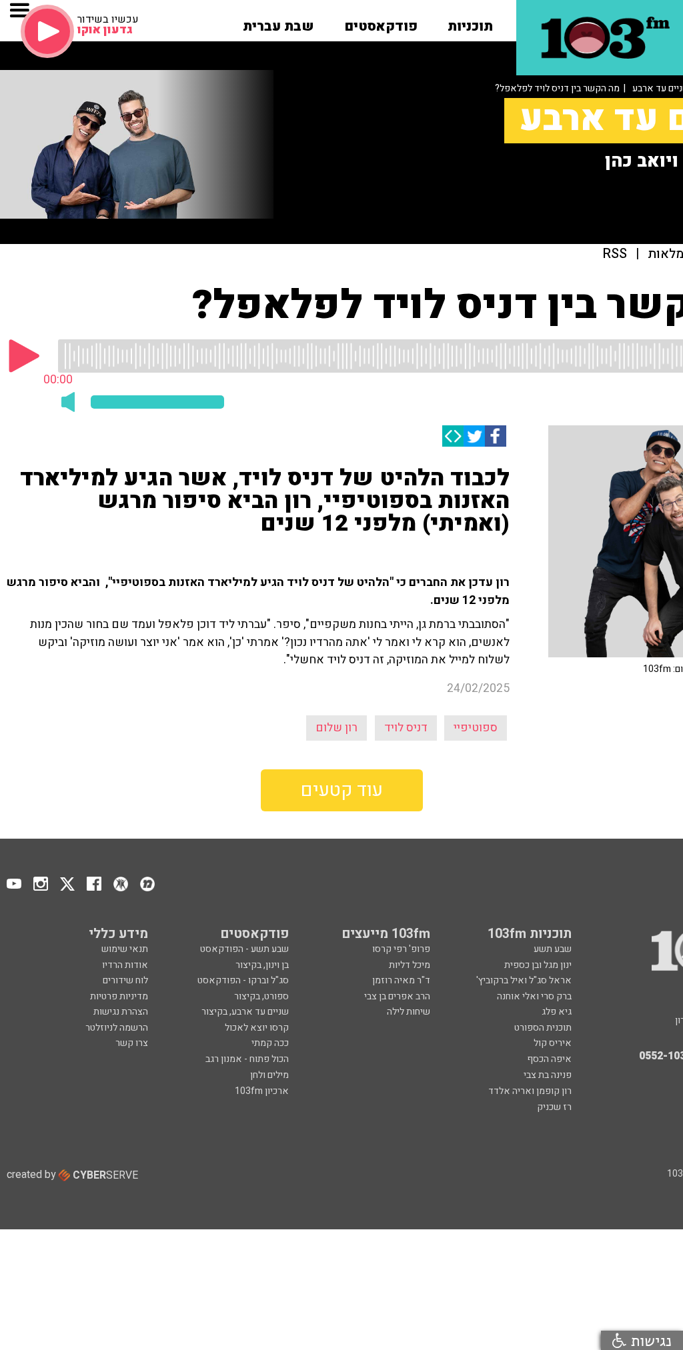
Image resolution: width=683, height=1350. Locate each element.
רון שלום (336, 727)
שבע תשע (553, 949)
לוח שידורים (125, 980)
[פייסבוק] (495, 436)
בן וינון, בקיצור (262, 965)
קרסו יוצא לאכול (257, 1028)
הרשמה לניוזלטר (116, 1028)
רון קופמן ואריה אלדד (530, 1091)
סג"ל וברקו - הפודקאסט (243, 980)
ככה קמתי (270, 1043)
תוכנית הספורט (543, 1028)
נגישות (649, 1340)
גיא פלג (557, 1012)
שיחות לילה (408, 1012)
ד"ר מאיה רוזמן (401, 980)
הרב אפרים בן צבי (397, 996)
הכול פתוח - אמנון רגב (247, 1059)
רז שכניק (554, 1107)
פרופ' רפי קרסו (401, 949)
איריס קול (553, 1043)
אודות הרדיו (125, 965)
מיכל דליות (409, 965)
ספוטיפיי (476, 727)
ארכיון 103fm (262, 1091)
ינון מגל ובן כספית (538, 965)
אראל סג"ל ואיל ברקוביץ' (524, 980)
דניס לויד (406, 727)
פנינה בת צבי (548, 1075)
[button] (470, 22)
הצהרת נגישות (120, 1012)
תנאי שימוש (124, 949)
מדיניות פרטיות (119, 996)
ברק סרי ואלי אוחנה (534, 996)
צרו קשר (131, 1043)
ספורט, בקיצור (261, 996)
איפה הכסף (549, 1059)
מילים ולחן (269, 1075)
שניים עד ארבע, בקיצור (245, 1012)
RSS (615, 254)
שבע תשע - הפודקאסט (244, 949)
